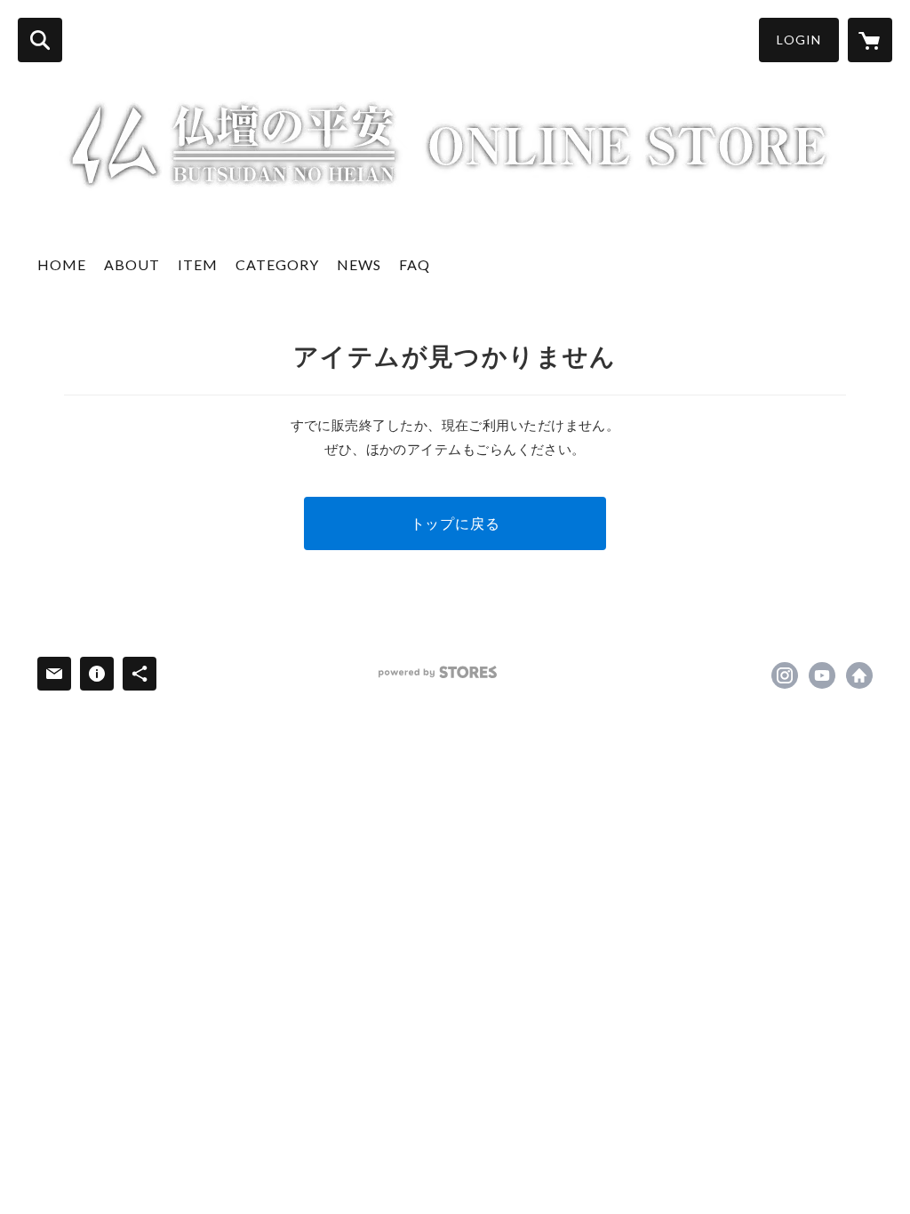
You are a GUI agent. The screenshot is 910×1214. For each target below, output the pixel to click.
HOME (61, 264)
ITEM (198, 264)
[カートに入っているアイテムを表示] (870, 40)
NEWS (359, 264)
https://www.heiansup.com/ (859, 675)
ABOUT (132, 264)
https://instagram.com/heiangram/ (784, 675)
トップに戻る (455, 523)
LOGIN (799, 39)
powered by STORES (438, 672)
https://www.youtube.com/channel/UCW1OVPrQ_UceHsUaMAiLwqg (822, 675)
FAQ (414, 264)
